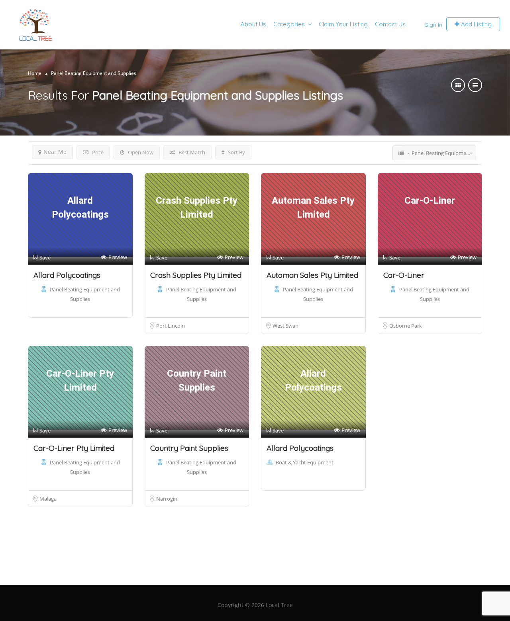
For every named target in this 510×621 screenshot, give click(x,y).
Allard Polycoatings (66, 275)
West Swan (285, 325)
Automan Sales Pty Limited (312, 275)
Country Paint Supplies (189, 448)
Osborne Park (405, 325)
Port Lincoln (170, 325)
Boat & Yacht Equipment (304, 462)
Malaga (48, 498)
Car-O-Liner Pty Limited (73, 448)
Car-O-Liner (403, 275)
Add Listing (475, 24)
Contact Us (390, 24)
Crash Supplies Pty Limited (195, 275)
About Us (253, 24)
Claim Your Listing (343, 24)
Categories (289, 24)
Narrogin (166, 498)
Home (34, 73)
